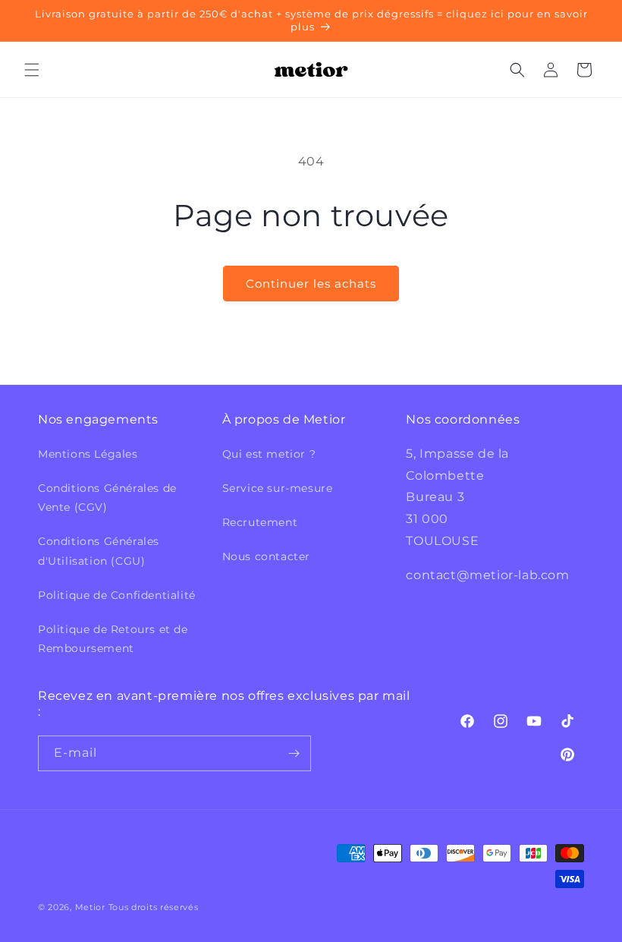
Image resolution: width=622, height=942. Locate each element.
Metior (90, 907)
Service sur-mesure (277, 488)
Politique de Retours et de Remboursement (113, 638)
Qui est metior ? (269, 454)
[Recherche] (517, 70)
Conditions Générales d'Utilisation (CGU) (98, 550)
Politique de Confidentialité (117, 595)
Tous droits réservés (153, 907)
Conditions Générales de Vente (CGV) (107, 497)
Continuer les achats (311, 283)
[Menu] (32, 70)
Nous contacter (266, 556)
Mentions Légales (88, 454)
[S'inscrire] (293, 753)
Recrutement (260, 522)
